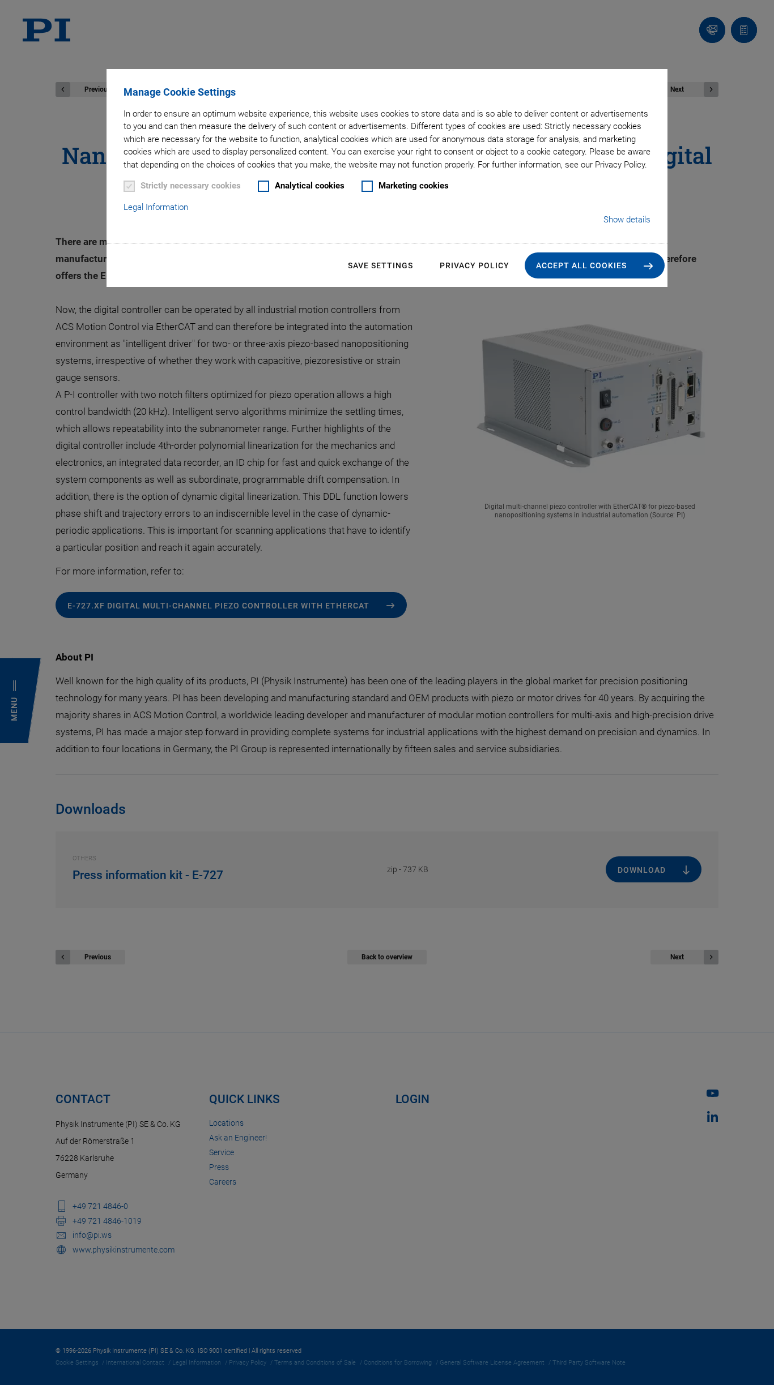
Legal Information (156, 207)
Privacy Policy (474, 265)
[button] (595, 265)
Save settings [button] (380, 265)
